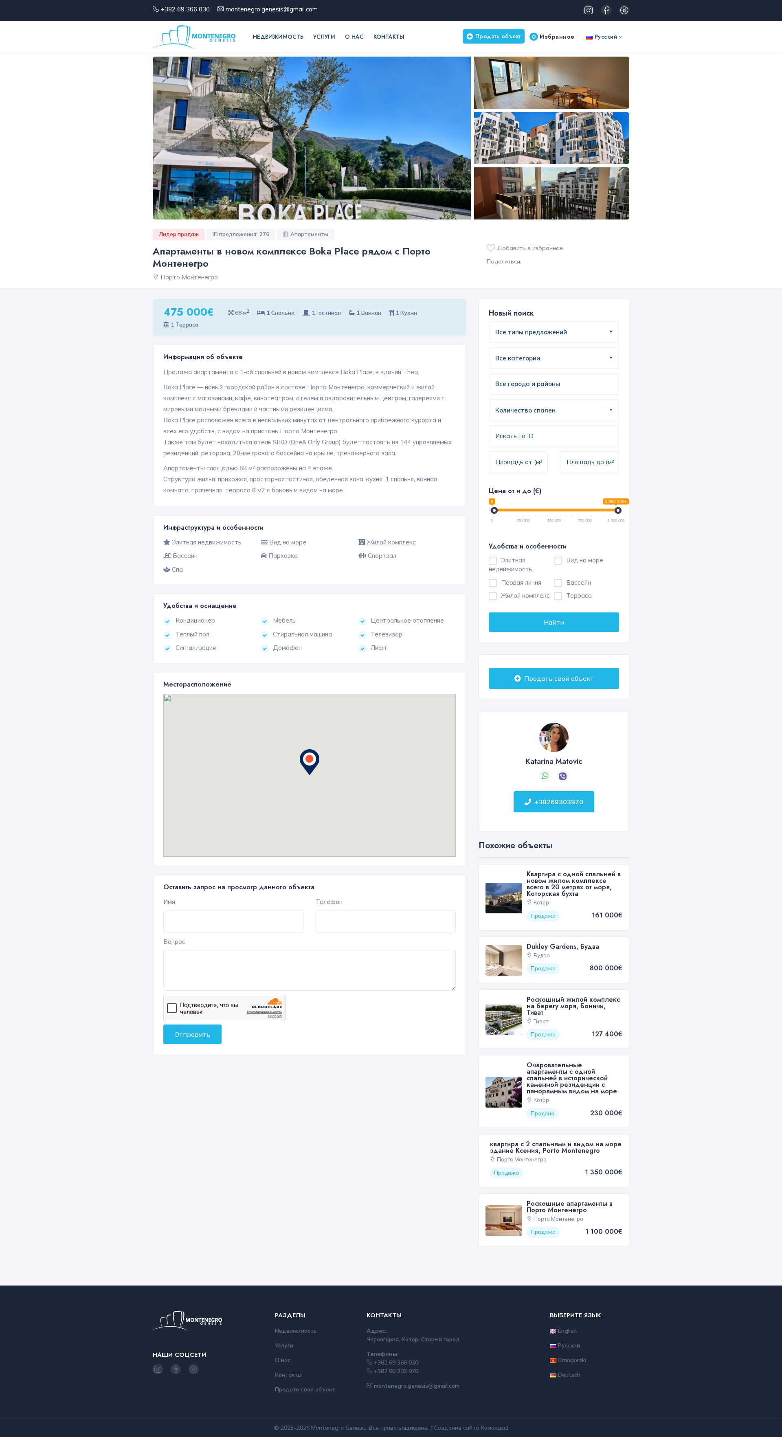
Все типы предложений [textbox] (531, 332)
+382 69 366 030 (185, 9)
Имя (169, 902)
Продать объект (498, 36)
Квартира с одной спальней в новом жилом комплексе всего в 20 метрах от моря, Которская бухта (574, 883)
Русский (605, 37)
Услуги (324, 37)
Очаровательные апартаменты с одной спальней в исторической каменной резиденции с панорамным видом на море (572, 1078)
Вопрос (174, 942)
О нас (354, 37)
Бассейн (578, 582)
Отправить (192, 1034)
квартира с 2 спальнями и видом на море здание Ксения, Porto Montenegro (556, 1147)
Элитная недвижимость (510, 564)
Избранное (553, 37)
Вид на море (584, 560)
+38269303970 (558, 802)
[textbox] (537, 384)
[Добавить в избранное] (491, 248)
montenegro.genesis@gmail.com (272, 9)
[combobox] (554, 332)
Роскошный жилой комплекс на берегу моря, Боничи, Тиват (573, 1006)
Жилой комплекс (525, 595)
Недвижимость (278, 37)
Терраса (579, 595)
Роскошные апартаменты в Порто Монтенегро (570, 1207)
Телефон (329, 902)
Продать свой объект (558, 678)
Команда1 (494, 1427)
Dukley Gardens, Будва (563, 946)
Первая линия (521, 582)
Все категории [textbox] (517, 358)
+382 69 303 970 (395, 1371)
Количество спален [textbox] (525, 410)
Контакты (388, 37)
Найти (554, 622)
